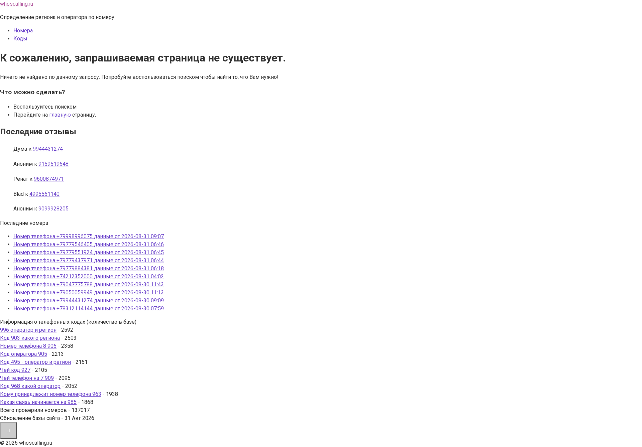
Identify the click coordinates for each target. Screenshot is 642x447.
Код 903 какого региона (30, 338)
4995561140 (44, 194)
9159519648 (53, 164)
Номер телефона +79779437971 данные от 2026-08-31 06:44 (88, 260)
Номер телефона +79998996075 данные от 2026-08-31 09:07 (88, 236)
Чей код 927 (15, 370)
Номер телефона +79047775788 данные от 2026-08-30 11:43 (88, 284)
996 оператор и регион (28, 330)
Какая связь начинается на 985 (38, 402)
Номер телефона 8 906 (28, 346)
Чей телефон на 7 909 (27, 378)
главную (60, 115)
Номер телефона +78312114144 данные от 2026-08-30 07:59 (88, 308)
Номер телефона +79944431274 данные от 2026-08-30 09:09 (88, 300)
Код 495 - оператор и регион (35, 362)
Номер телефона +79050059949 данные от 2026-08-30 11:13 (88, 292)
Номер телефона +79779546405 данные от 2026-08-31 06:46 (88, 244)
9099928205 (53, 208)
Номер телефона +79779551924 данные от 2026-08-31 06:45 (88, 252)
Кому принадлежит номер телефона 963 (50, 394)
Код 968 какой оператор (30, 386)
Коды (20, 38)
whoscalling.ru (16, 4)
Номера (23, 30)
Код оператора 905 (23, 354)
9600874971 (49, 179)
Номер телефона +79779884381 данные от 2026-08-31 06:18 (88, 268)
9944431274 (48, 149)
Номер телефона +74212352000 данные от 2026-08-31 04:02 (88, 276)
